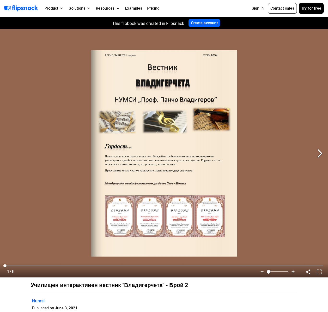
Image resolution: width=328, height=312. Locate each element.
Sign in (258, 8)
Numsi (38, 300)
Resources (105, 8)
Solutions (77, 8)
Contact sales (282, 8)
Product (51, 8)
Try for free (311, 8)
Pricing (153, 8)
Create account (204, 23)
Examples (133, 8)
